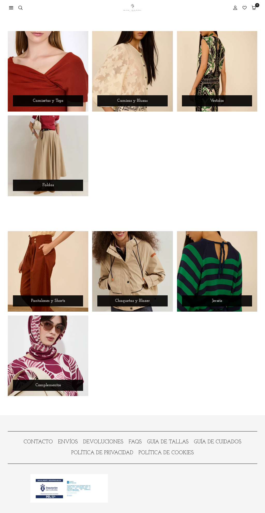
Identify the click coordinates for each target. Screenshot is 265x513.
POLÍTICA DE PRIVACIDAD (102, 453)
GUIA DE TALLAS (168, 442)
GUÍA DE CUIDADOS (217, 442)
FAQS (135, 442)
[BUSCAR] (20, 7)
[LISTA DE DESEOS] (244, 7)
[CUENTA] (235, 7)
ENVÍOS (68, 442)
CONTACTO (38, 442)
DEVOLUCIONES (103, 442)
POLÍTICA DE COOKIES (166, 453)
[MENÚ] (11, 7)
